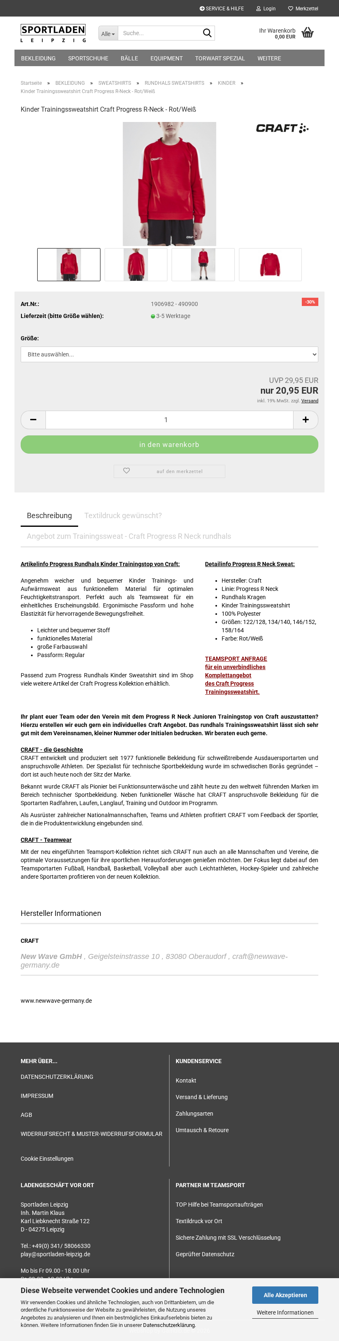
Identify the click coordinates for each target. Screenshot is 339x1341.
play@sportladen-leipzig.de (55, 1254)
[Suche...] (207, 33)
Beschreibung (49, 515)
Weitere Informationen (285, 1312)
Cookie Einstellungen (47, 1158)
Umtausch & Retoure (202, 1130)
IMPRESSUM (37, 1095)
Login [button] (268, 9)
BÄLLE (129, 58)
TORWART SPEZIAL (220, 58)
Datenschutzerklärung (169, 1325)
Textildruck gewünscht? (123, 515)
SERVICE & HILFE (224, 9)
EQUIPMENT (166, 58)
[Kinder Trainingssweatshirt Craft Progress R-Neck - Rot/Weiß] (169, 183)
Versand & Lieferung (202, 1097)
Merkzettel (305, 9)
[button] (33, 420)
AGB (26, 1115)
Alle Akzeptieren (285, 1295)
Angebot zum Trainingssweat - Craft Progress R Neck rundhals (129, 536)
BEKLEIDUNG (38, 58)
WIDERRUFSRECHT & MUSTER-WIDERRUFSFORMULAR (91, 1134)
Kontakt (186, 1080)
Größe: (30, 338)
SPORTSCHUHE (88, 58)
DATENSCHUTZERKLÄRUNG (57, 1076)
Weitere (269, 58)
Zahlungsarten (194, 1113)
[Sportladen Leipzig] (53, 33)
